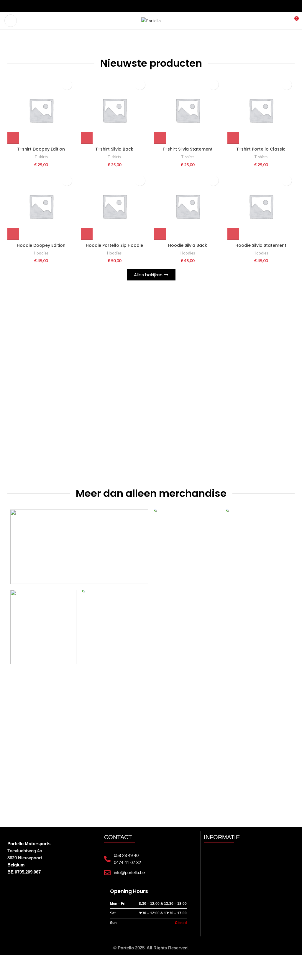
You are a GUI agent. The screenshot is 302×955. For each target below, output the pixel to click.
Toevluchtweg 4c (24, 850)
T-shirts (41, 156)
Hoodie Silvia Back (187, 245)
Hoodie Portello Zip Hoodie (114, 245)
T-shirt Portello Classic (260, 149)
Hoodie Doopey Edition (41, 245)
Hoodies (41, 253)
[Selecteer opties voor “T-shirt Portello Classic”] (233, 138)
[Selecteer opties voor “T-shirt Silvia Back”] (87, 138)
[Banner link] (79, 547)
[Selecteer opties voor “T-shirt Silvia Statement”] (160, 138)
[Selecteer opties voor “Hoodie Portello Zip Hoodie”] (87, 234)
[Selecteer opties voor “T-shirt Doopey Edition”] (13, 138)
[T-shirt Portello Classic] (261, 110)
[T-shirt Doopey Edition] (41, 110)
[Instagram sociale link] (154, 6)
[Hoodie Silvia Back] (187, 206)
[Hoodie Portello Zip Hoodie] (114, 206)
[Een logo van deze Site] (151, 20)
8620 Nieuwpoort (24, 857)
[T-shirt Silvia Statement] (187, 110)
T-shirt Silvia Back (114, 149)
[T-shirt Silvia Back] (114, 110)
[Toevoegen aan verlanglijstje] (67, 84)
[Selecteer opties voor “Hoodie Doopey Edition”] (13, 234)
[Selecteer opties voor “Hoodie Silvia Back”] (160, 234)
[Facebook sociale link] (140, 6)
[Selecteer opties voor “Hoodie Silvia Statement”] (233, 234)
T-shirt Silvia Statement (188, 149)
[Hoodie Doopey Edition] (41, 206)
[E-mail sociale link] (147, 6)
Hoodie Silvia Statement (260, 245)
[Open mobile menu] (10, 21)
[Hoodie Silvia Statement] (261, 206)
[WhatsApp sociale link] (161, 6)
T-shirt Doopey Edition (41, 149)
